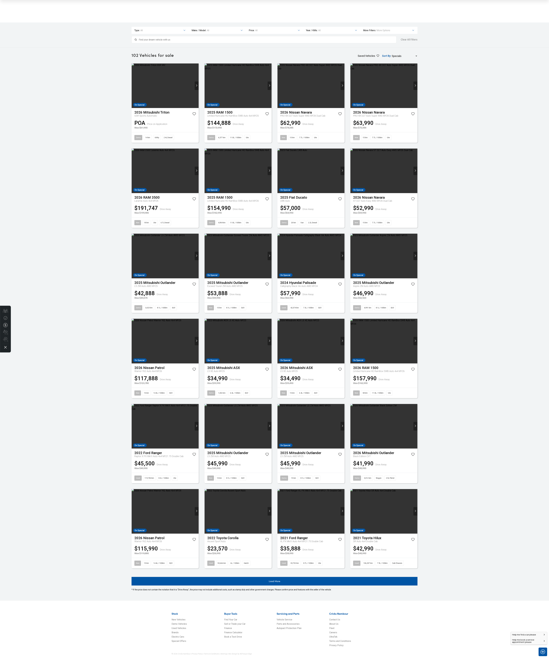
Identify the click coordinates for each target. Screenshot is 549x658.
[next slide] (197, 86)
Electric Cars (178, 636)
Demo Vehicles (179, 624)
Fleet (331, 628)
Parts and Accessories (288, 624)
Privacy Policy (336, 645)
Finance (228, 628)
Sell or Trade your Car (234, 624)
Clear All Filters (409, 39)
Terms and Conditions (340, 641)
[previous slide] (134, 86)
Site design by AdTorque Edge (240, 654)
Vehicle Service (284, 619)
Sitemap (224, 654)
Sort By (386, 55)
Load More (274, 581)
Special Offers (179, 641)
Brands (175, 632)
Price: (251, 30)
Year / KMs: (312, 30)
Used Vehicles (179, 628)
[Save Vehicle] (194, 114)
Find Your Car (230, 619)
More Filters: (369, 30)
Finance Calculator (233, 632)
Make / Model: (199, 30)
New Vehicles (178, 619)
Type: (137, 30)
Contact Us (334, 619)
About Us (333, 624)
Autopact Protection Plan (289, 628)
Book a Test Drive (233, 636)
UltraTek (333, 636)
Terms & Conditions (211, 654)
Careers (333, 632)
